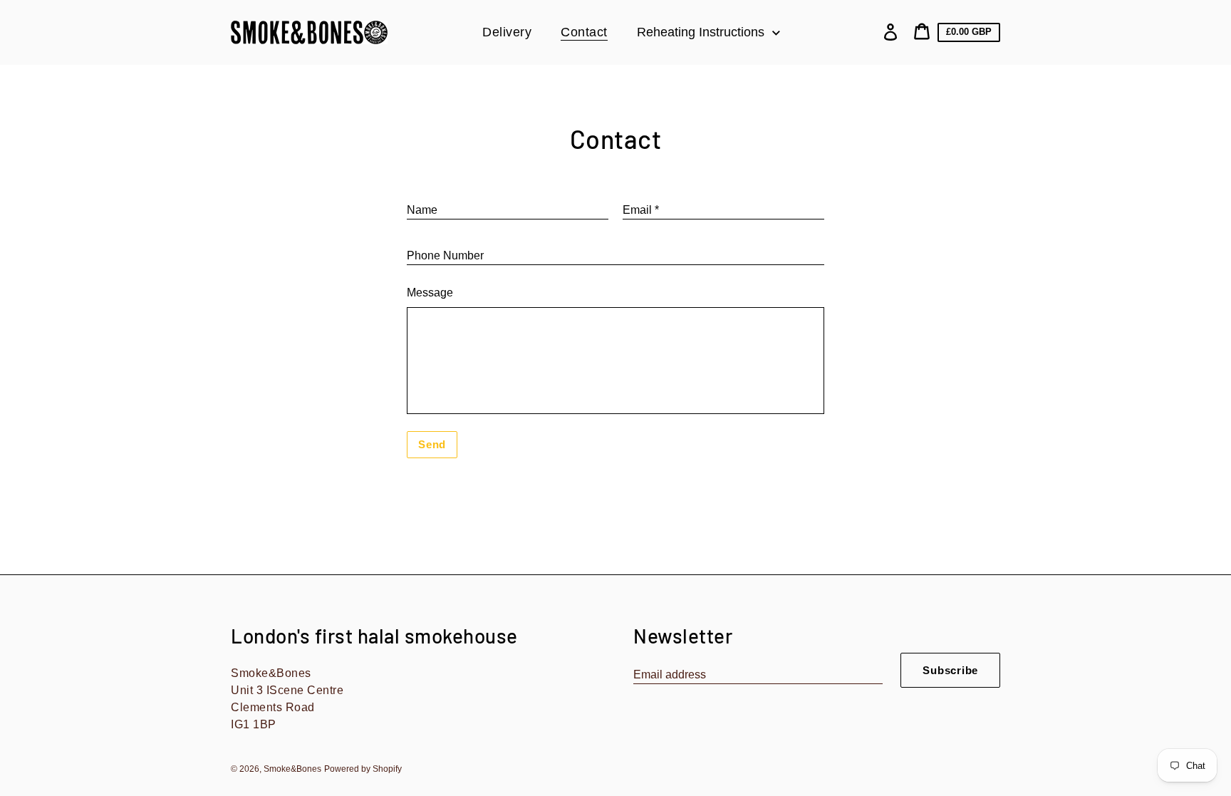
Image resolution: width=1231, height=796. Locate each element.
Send (432, 444)
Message (430, 292)
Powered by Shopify (363, 769)
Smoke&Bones (292, 769)
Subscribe (950, 670)
